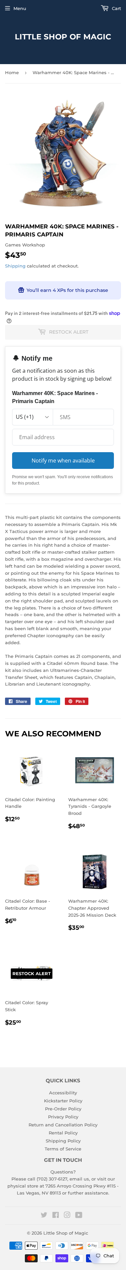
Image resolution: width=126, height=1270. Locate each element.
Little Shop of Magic (63, 36)
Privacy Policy (63, 1116)
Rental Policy (63, 1132)
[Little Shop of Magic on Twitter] (44, 1216)
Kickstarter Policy (63, 1100)
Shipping (15, 265)
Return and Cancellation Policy (63, 1124)
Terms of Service (63, 1148)
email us (79, 1179)
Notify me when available (63, 460)
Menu (19, 8)
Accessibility (63, 1092)
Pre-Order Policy (63, 1108)
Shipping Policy (63, 1140)
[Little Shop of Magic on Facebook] (55, 1216)
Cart (116, 8)
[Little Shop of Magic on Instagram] (67, 1216)
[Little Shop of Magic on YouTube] (78, 1216)
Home (12, 72)
